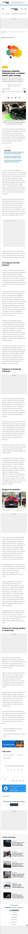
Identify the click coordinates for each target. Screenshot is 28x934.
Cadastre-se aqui (14, 790)
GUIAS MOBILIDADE (15, 13)
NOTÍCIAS (7, 13)
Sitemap (14, 924)
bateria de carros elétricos (8, 754)
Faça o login (14, 804)
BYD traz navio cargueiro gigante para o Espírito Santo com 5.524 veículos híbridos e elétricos (14, 152)
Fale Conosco (14, 922)
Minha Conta (14, 919)
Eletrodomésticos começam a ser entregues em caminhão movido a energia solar (12, 157)
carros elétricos (20, 754)
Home (2, 31)
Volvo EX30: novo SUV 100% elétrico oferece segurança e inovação (13, 161)
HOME (3, 13)
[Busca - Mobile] (22, 9)
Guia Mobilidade (14, 914)
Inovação (5, 31)
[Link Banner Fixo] (14, 743)
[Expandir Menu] (3, 9)
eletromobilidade (6, 758)
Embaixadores (14, 917)
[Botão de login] (25, 9)
